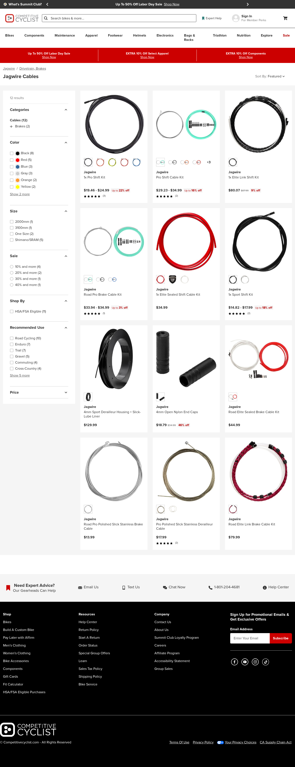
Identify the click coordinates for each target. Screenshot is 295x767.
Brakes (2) (22, 126)
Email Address (241, 629)
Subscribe (281, 638)
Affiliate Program (167, 653)
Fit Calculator (13, 684)
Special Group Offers (94, 653)
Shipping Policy (90, 676)
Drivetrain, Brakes (32, 68)
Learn (83, 661)
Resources (87, 614)
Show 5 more (20, 375)
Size (13, 211)
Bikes (7, 622)
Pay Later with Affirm (18, 637)
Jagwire (9, 68)
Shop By (17, 301)
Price (14, 392)
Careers (160, 645)
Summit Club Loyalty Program (176, 637)
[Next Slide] (248, 4)
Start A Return (89, 637)
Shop (7, 614)
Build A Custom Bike (18, 630)
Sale (14, 256)
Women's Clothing (16, 653)
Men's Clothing (14, 645)
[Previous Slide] (47, 4)
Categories (19, 109)
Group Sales (163, 669)
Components (12, 669)
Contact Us (162, 622)
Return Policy (89, 630)
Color (14, 142)
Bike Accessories (16, 661)
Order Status (88, 645)
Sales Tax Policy (90, 669)
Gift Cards (10, 676)
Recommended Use (27, 328)
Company (161, 614)
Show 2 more (20, 194)
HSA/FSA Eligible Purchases (24, 692)
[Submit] (46, 18)
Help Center (88, 622)
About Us (161, 630)
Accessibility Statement (172, 661)
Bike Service (88, 684)
